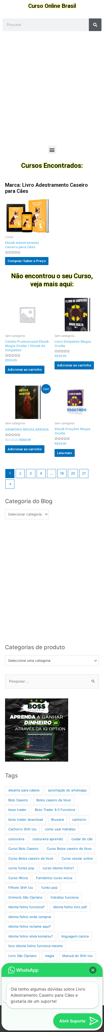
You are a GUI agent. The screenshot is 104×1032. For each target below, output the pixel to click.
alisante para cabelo (24, 790)
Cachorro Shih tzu (22, 829)
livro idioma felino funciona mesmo (35, 946)
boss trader (17, 810)
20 (73, 473)
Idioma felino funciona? (26, 907)
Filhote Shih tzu (20, 887)
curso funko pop (21, 868)
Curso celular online (77, 858)
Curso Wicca (18, 878)
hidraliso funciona (65, 897)
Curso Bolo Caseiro (23, 849)
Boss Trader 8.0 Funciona (55, 810)
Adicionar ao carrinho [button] (25, 369)
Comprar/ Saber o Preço (27, 261)
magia (49, 956)
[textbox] (50, 660)
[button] (52, 150)
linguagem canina (75, 936)
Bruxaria (57, 819)
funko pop (49, 887)
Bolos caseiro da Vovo (53, 800)
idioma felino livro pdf (70, 907)
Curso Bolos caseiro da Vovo (69, 849)
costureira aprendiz (48, 839)
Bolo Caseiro (18, 800)
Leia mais (64, 453)
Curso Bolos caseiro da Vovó (30, 858)
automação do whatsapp (67, 790)
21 (84, 473)
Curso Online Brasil (52, 6)
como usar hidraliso (60, 829)
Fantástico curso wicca (54, 878)
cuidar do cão (82, 839)
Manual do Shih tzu (77, 956)
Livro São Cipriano (22, 956)
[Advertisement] (52, 91)
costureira (16, 839)
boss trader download (25, 819)
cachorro (79, 819)
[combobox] (52, 660)
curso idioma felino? (58, 868)
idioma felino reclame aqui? (29, 926)
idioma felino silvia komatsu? (30, 936)
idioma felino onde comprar (29, 917)
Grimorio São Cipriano (25, 897)
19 (62, 473)
